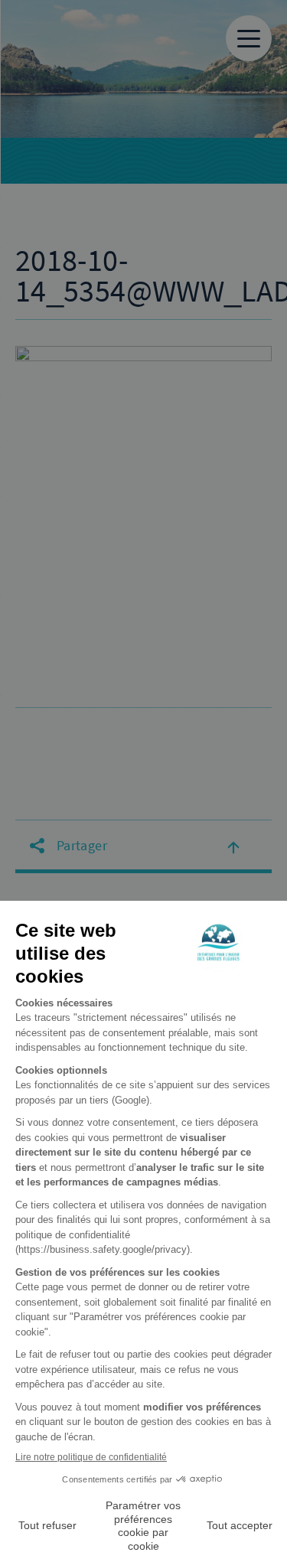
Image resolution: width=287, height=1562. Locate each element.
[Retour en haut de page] (233, 846)
